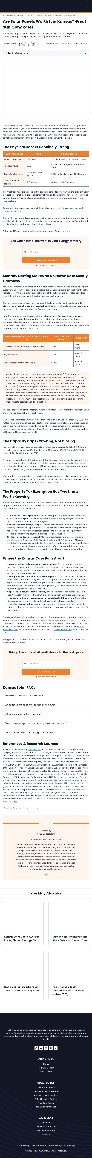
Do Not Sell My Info (57, 1145)
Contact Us (46, 1134)
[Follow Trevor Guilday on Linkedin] (46, 874)
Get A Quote (46, 1071)
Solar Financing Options (46, 1099)
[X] (56, 1048)
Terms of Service (38, 1145)
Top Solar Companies (46, 1106)
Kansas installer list (63, 629)
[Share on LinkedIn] (33, 44)
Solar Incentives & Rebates (46, 1091)
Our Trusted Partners (46, 1126)
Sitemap (71, 1145)
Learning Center (46, 1067)
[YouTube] (41, 1048)
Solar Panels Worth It (17, 15)
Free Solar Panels (46, 1103)
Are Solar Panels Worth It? (46, 1095)
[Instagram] (51, 1048)
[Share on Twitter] (24, 44)
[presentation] (21, 916)
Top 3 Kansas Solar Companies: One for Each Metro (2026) (68, 990)
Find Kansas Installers (46, 260)
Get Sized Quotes (46, 671)
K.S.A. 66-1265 (9, 761)
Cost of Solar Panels (46, 1087)
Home (5, 15)
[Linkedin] (46, 1048)
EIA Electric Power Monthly (66, 780)
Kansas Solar (33, 808)
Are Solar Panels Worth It (14, 808)
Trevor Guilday (60, 43)
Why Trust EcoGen (46, 1130)
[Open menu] (86, 6)
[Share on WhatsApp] (28, 44)
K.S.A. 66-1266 (34, 749)
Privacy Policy (23, 1145)
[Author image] (43, 43)
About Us (46, 1122)
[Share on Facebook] (20, 44)
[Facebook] (36, 1048)
